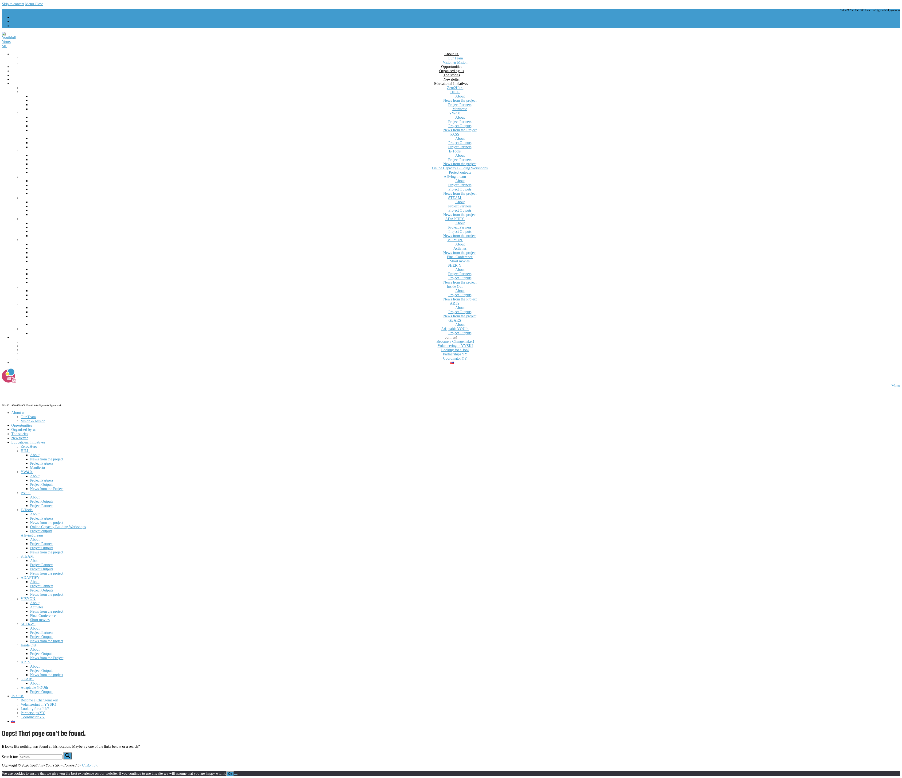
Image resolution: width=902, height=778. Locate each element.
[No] (236, 774)
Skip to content (13, 4)
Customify (89, 765)
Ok (230, 773)
